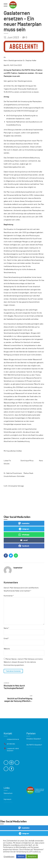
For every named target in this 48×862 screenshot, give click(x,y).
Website (7, 649)
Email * (6, 638)
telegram (25, 529)
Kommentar (9, 596)
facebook (25, 546)
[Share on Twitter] (11, 555)
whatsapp (25, 535)
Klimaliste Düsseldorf (33, 739)
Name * (6, 628)
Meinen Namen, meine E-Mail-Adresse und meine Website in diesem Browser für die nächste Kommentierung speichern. (23, 662)
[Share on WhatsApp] (16, 555)
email (26, 540)
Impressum (7, 799)
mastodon (25, 523)
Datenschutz (8, 793)
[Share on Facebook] (6, 555)
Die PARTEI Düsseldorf (34, 745)
